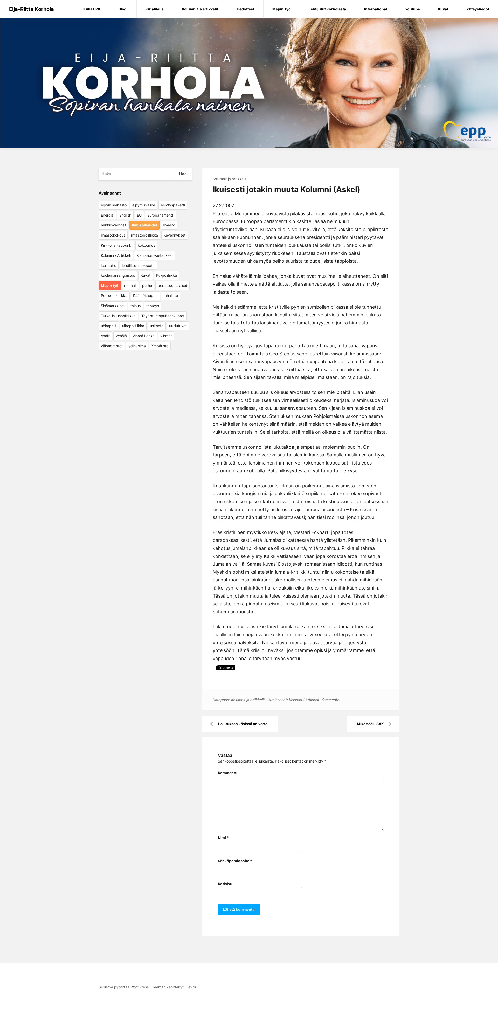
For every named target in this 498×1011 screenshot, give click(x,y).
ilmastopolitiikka (144, 235)
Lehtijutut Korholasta (327, 9)
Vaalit (105, 336)
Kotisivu (225, 884)
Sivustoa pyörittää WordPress (124, 987)
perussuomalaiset (172, 285)
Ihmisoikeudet (144, 225)
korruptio (108, 265)
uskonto (156, 325)
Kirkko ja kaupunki (116, 245)
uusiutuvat (178, 325)
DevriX (191, 987)
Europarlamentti (160, 215)
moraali (130, 285)
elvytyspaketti (173, 205)
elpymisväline (143, 205)
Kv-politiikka (166, 275)
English (125, 215)
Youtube (412, 9)
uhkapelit (108, 325)
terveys (152, 305)
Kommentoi (330, 699)
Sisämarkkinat (113, 305)
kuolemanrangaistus (118, 275)
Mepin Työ (281, 9)
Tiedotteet (245, 9)
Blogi (123, 9)
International (375, 9)
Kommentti (227, 773)
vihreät (166, 336)
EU (139, 215)
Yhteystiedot (477, 9)
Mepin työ (110, 285)
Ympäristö (159, 346)
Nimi (223, 837)
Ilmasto (169, 225)
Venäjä (121, 336)
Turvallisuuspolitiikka (118, 316)
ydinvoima (137, 346)
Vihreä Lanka (144, 336)
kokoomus (146, 245)
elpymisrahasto (114, 205)
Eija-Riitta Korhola (31, 9)
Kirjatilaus (155, 9)
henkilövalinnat (113, 225)
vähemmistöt (112, 346)
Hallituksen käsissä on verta (242, 724)
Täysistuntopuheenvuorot (162, 316)
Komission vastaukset (154, 255)
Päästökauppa (145, 295)
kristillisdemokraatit (138, 265)
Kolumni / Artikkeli (304, 699)
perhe (147, 285)
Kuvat (443, 9)
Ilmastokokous (113, 235)
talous (135, 305)
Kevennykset (174, 235)
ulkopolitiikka (133, 325)
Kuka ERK (91, 9)
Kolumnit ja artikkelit (200, 9)
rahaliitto (170, 295)
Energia (107, 215)
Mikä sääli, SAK (370, 724)
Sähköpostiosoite (235, 860)
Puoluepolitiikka (114, 295)
